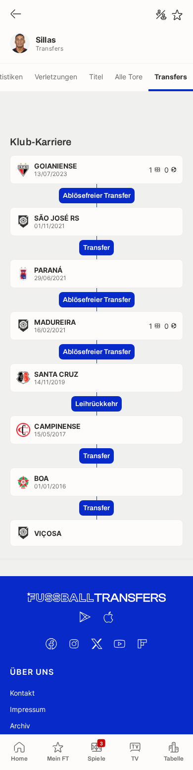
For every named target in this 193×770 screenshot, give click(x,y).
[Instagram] (73, 643)
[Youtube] (119, 643)
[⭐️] (177, 15)
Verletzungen (56, 76)
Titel (96, 76)
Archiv (20, 725)
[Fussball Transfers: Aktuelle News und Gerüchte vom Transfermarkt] (96, 597)
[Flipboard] (142, 643)
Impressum (28, 709)
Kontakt (22, 693)
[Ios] (107, 616)
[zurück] (16, 14)
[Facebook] (51, 643)
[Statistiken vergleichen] (161, 15)
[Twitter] (96, 643)
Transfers (170, 76)
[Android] (85, 616)
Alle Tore (129, 76)
